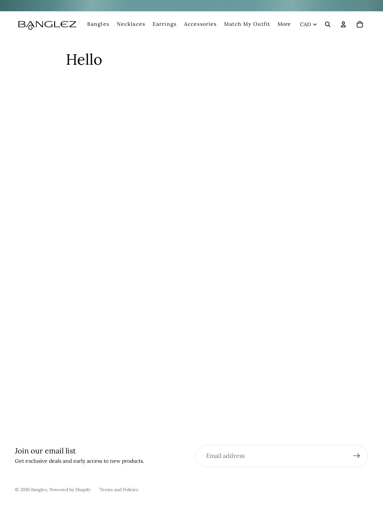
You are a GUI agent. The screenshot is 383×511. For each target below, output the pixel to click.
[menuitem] (284, 24)
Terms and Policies (118, 489)
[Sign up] (357, 456)
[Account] (343, 24)
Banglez (39, 489)
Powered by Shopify (70, 489)
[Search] (327, 24)
